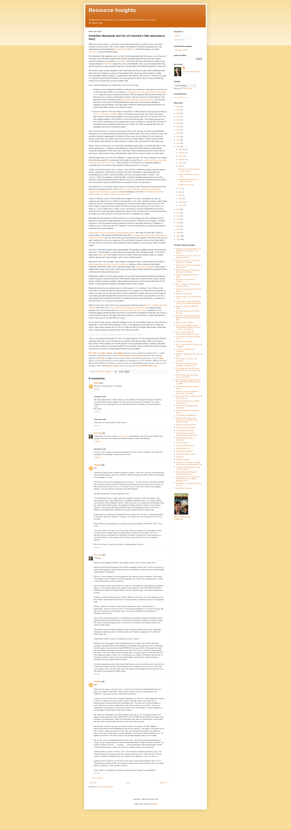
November (181, 153)
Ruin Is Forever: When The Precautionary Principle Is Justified (187, 333)
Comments (180, 40)
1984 (133, 49)
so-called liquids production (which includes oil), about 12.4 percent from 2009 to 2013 (126, 192)
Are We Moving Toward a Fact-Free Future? (187, 387)
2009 (178, 223)
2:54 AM (97, 412)
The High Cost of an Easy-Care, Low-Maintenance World (188, 256)
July (180, 166)
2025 (178, 110)
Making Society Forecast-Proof (186, 425)
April (180, 195)
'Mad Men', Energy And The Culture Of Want (189, 355)
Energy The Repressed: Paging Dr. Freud (187, 307)
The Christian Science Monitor (131, 355)
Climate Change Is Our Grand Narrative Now (189, 297)
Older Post (163, 783)
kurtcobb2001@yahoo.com (147, 365)
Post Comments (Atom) (105, 787)
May (180, 192)
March (180, 198)
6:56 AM (97, 547)
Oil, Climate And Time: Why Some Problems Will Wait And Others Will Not (188, 370)
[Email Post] (115, 371)
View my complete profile (191, 71)
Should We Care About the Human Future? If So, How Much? (187, 392)
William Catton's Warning (184, 322)
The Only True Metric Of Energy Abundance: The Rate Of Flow (187, 364)
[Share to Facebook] (126, 371)
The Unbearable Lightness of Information (185, 439)
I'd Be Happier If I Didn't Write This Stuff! (188, 338)
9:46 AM (97, 425)
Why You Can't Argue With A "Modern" (186, 280)
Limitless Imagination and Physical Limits (187, 276)
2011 (178, 216)
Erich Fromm (107, 63)
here (144, 121)
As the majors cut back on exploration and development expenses (112, 232)
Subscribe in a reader (181, 50)
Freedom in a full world (185, 184)
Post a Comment (97, 778)
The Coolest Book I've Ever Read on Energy (188, 411)
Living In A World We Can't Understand (185, 350)
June (180, 189)
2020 (178, 126)
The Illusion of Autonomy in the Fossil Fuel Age (189, 484)
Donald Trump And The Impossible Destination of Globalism (187, 271)
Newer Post (93, 783)
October (181, 156)
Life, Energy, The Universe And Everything (186, 360)
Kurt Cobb (93, 353)
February (181, 202)
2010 (178, 219)
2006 (178, 233)
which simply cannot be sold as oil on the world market (108, 264)
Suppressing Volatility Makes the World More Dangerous (189, 397)
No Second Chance (182, 443)
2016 (178, 140)
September (182, 159)
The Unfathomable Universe (185, 430)
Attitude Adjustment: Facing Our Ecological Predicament (186, 473)
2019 (178, 130)
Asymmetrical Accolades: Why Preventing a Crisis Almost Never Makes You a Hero (187, 420)
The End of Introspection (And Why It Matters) (188, 290)
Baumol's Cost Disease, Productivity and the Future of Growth (188, 261)
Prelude (101, 358)
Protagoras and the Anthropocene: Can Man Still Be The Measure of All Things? (188, 251)
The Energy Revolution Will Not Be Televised (188, 312)
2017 (178, 136)
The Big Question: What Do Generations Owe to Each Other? (186, 434)
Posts (179, 35)
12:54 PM (97, 441)
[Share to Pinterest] (128, 371)
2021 (178, 123)
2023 (178, 116)
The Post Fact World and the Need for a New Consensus (189, 266)
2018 (178, 133)
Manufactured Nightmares (184, 451)
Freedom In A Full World (184, 341)
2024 (178, 113)
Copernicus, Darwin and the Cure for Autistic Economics (188, 468)
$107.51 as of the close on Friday (105, 114)
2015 (178, 143)
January (181, 205)
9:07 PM (96, 674)
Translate (189, 88)
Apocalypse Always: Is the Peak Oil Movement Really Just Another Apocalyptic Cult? (187, 479)
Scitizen (161, 358)
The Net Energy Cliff (183, 448)
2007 (178, 229)
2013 (178, 209)
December (181, 149)
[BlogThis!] (122, 371)
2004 (178, 239)
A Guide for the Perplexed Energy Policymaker (187, 406)
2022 (178, 120)
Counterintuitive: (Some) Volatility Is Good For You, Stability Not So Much (188, 302)
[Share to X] (124, 371)
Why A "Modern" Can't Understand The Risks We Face (187, 285)
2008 (178, 226)
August (181, 163)
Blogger (154, 804)
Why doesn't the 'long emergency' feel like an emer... (189, 170)
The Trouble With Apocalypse (186, 427)
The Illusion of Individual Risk (186, 415)
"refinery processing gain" (144, 266)
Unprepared (179, 457)
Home (128, 783)
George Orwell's (121, 49)
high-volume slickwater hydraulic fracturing (137, 99)
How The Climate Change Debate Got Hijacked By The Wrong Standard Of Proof (188, 318)
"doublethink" (121, 61)
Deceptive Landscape (182, 459)
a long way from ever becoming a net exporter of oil (127, 307)
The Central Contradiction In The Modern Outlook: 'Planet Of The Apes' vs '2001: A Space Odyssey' (188, 327)
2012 (178, 213)
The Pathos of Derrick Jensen (185, 454)
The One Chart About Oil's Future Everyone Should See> (187, 376)
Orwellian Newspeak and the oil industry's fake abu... (188, 180)
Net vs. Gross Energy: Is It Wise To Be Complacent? (189, 345)
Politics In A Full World (184, 294)
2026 (178, 106)
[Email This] (119, 371)
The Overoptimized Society (185, 445)
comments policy (123, 436)
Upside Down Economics (184, 488)
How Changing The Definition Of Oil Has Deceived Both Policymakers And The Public (188, 382)
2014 (178, 146)
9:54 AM (97, 773)
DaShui (96, 383)
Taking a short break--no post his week (188, 175)
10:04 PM (97, 457)
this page (104, 254)
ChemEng (97, 465)
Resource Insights (112, 10)
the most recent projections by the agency (132, 310)
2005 (178, 236)
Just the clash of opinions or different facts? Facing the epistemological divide (189, 463)
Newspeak (92, 51)
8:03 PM (96, 389)
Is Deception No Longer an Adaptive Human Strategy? (188, 402)
